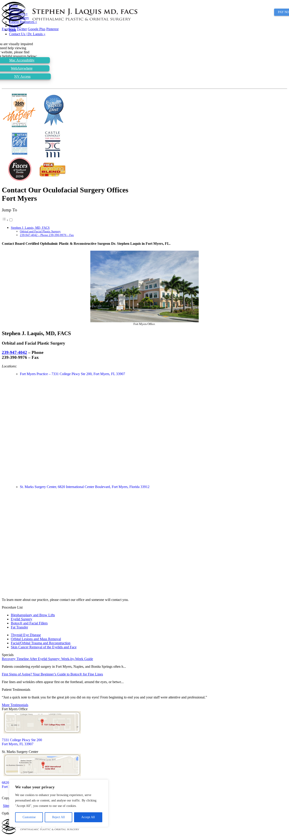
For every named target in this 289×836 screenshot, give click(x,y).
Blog (12, 30)
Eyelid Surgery (21, 619)
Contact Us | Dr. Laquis (27, 34)
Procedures (18, 14)
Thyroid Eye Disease (26, 635)
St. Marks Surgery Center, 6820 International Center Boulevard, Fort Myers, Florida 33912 (84, 487)
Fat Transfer (19, 627)
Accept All (88, 817)
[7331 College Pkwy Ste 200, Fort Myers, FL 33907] (42, 732)
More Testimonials (15, 705)
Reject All (58, 817)
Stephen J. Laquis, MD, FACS (30, 227)
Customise (29, 817)
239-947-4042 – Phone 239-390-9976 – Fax (47, 235)
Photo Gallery (19, 18)
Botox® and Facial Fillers (29, 623)
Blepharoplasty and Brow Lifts (33, 615)
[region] (58, 803)
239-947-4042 (14, 352)
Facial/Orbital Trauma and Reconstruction (40, 643)
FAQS (15, 26)
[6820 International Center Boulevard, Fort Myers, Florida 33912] (42, 775)
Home (13, 5)
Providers (17, 10)
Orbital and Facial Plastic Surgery (40, 231)
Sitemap (8, 806)
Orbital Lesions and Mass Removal (36, 639)
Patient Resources (23, 22)
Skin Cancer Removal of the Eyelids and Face (44, 647)
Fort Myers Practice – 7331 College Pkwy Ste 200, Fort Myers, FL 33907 (72, 374)
